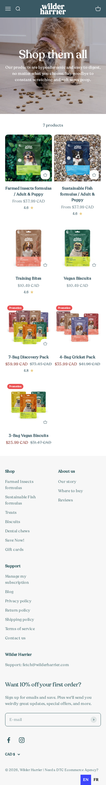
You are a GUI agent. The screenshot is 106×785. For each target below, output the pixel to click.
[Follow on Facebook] (8, 740)
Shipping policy (19, 619)
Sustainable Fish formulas (20, 500)
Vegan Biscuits (77, 278)
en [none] (86, 779)
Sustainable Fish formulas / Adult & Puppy (77, 194)
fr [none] (96, 779)
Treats (11, 512)
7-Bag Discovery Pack (28, 357)
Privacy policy (18, 601)
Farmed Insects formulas (19, 484)
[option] (96, 780)
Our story (67, 481)
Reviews (65, 500)
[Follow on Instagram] (21, 740)
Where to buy (70, 490)
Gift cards (14, 549)
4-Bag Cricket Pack (77, 357)
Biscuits (12, 521)
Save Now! (14, 540)
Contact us (15, 638)
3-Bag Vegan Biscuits (28, 435)
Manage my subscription (17, 579)
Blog (9, 591)
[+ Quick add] (45, 174)
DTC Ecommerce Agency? (77, 770)
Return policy (17, 610)
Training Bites (28, 278)
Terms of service (20, 628)
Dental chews (17, 531)
